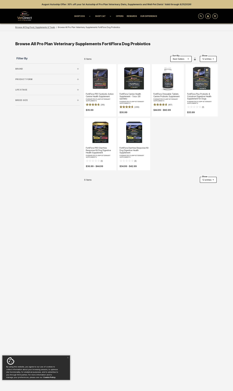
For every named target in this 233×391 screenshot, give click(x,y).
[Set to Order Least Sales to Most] (195, 59)
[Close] (68, 358)
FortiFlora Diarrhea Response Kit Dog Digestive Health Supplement (134, 150)
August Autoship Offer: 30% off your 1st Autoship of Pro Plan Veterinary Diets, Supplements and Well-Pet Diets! (103, 4)
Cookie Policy (49, 377)
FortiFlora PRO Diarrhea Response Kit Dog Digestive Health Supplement (98, 150)
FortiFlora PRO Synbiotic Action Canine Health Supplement (100, 95)
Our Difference (148, 16)
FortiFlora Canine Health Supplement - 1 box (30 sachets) (130, 96)
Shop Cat (100, 16)
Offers (120, 16)
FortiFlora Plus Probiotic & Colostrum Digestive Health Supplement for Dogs (199, 96)
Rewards (132, 16)
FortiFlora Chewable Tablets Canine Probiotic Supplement (166, 95)
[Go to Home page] (24, 16)
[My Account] (208, 16)
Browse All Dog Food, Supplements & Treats (35, 27)
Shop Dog (79, 16)
